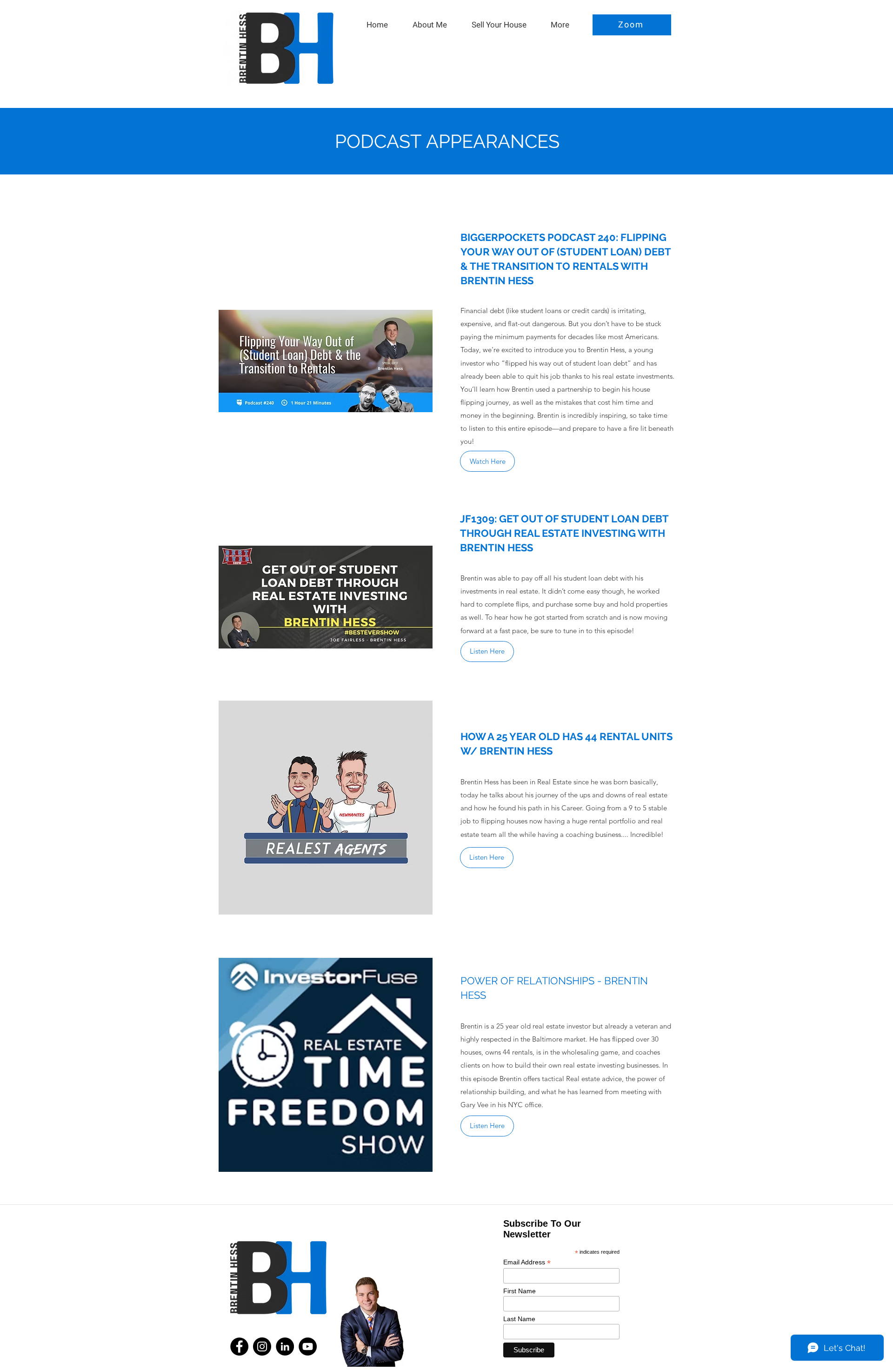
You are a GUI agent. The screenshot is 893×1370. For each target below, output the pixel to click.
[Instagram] (262, 1346)
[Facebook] (239, 1346)
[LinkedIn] (285, 1346)
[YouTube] (308, 1346)
